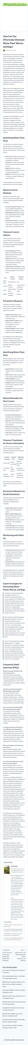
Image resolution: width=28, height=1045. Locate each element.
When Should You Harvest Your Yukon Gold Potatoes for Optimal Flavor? (13, 934)
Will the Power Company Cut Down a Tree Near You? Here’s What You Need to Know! (13, 984)
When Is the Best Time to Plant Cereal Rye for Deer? (13, 925)
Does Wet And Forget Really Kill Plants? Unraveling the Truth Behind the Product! (13, 930)
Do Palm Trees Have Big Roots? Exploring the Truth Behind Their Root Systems (13, 938)
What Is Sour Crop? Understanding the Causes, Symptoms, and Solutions (20, 955)
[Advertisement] (14, 19)
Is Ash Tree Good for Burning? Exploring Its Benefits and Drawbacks (7, 955)
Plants (14, 50)
